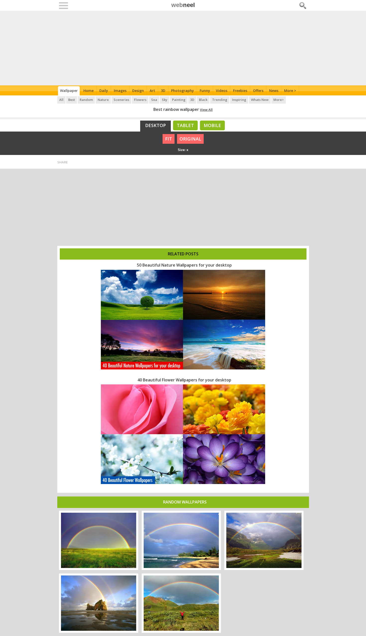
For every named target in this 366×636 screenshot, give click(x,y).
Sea (154, 99)
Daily (103, 90)
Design (138, 90)
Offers (258, 90)
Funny (205, 90)
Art (152, 90)
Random (86, 99)
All (61, 99)
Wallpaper (69, 90)
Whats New (260, 99)
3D (163, 90)
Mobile (212, 125)
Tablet (185, 125)
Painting (178, 99)
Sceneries (121, 99)
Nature (103, 99)
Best (71, 99)
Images (120, 90)
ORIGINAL (190, 139)
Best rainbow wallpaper (176, 109)
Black (203, 99)
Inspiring (239, 99)
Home (88, 90)
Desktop (155, 125)
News (273, 90)
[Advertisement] (183, 48)
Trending (219, 99)
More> (278, 99)
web (183, 4)
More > (290, 90)
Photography (182, 90)
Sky (164, 99)
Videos (221, 90)
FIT (168, 139)
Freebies (240, 90)
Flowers (140, 99)
